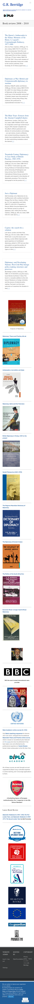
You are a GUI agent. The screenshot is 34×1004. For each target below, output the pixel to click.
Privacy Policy (12, 991)
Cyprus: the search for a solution (14, 228)
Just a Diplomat (11, 193)
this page (7, 742)
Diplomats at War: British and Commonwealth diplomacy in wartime (16, 80)
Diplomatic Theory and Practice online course (16, 737)
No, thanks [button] (25, 1001)
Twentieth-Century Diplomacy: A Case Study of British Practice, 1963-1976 (17, 156)
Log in (4, 959)
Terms (30, 959)
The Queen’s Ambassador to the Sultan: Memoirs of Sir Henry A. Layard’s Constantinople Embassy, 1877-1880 (16, 39)
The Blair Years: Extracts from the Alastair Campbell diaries (17, 116)
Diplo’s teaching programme (13, 733)
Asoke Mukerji (23, 746)
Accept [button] (25, 999)
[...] (26, 65)
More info (11, 996)
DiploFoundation (18, 959)
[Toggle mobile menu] (30, 3)
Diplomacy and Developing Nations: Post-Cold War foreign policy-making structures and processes (17, 265)
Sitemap (5, 967)
